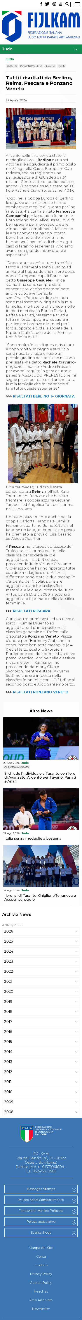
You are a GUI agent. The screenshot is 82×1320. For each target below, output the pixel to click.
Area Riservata (41, 1300)
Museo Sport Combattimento (41, 1200)
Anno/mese (12, 925)
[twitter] (47, 4)
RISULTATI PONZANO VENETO (40, 692)
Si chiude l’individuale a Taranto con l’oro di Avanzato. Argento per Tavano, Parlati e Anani (40, 777)
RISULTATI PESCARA (31, 611)
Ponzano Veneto (31, 66)
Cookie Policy (41, 1283)
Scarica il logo (41, 1233)
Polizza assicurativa (41, 1222)
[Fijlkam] (41, 26)
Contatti (41, 1265)
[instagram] (54, 4)
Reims (61, 66)
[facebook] (41, 4)
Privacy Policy (41, 1274)
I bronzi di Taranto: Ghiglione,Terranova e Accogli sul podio (40, 898)
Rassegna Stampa (41, 1189)
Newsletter (41, 1309)
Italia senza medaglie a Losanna (32, 838)
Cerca (41, 1256)
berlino (12, 66)
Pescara (50, 66)
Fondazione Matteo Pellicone (41, 1211)
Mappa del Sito (41, 1248)
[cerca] (67, 4)
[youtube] (61, 4)
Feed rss (41, 1291)
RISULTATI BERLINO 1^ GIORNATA (44, 396)
